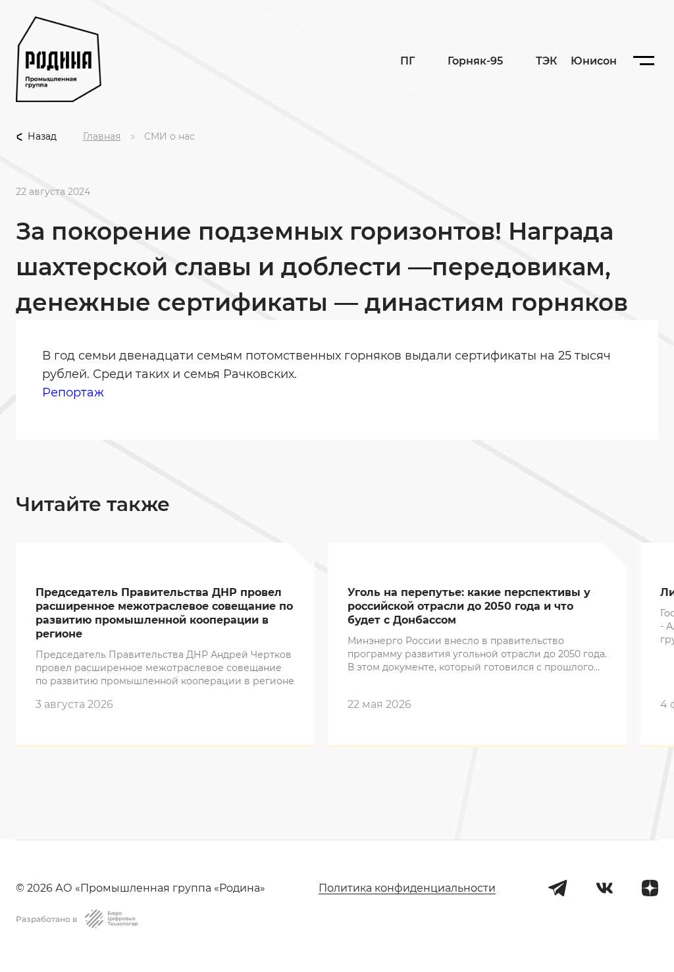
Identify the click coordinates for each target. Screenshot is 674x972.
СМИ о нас (169, 136)
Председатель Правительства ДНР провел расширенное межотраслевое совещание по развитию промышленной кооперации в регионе (164, 613)
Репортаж (73, 392)
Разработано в (46, 919)
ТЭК (546, 61)
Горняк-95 (475, 61)
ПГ (407, 61)
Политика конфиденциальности (407, 888)
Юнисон (594, 61)
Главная (101, 136)
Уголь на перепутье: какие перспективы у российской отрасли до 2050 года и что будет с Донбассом (469, 606)
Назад (42, 136)
